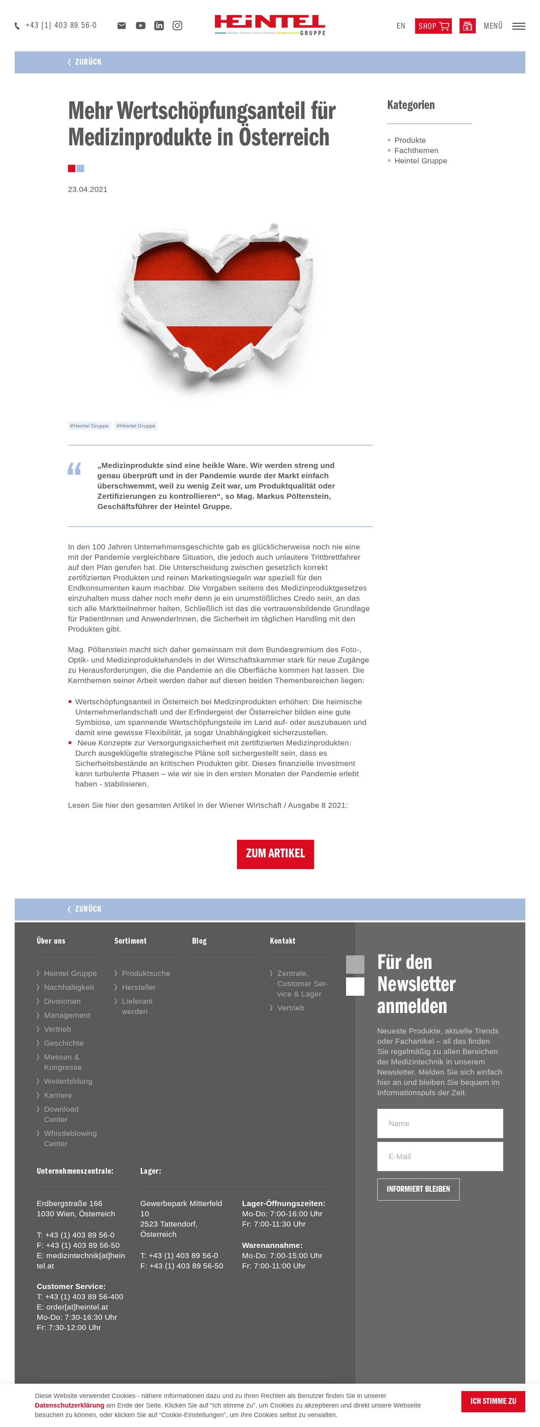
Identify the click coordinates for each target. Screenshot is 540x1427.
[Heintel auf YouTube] (140, 27)
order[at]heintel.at (77, 1307)
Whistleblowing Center (70, 1138)
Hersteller (139, 987)
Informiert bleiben (418, 1189)
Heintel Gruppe (90, 426)
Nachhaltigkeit (69, 987)
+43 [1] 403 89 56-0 (61, 25)
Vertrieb (57, 1029)
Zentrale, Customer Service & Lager (302, 983)
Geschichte (64, 1043)
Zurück (88, 62)
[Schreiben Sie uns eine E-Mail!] (122, 26)
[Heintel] (270, 24)
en (401, 26)
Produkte (410, 140)
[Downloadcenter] (468, 25)
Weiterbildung (68, 1081)
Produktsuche (146, 973)
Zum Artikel (275, 854)
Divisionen (62, 1001)
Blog (199, 941)
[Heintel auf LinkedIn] (159, 27)
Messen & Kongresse (63, 1062)
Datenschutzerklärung (69, 1405)
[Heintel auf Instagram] (177, 27)
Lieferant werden (137, 1006)
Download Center (61, 1114)
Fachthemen (417, 150)
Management (67, 1015)
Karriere (58, 1095)
